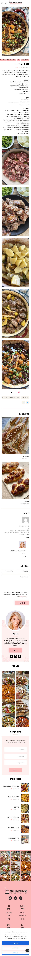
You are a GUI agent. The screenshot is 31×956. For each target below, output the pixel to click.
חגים (14, 60)
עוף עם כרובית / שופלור (13, 797)
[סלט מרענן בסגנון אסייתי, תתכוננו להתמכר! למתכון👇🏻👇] (8, 678)
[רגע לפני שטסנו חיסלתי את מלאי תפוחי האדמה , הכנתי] (8, 692)
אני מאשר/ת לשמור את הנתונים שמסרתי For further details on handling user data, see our (15, 595)
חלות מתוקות (26, 501)
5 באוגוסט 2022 (25, 459)
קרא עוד (15, 650)
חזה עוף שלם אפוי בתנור (13, 828)
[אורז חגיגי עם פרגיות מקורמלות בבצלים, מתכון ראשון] (22, 678)
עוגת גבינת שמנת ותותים (13, 838)
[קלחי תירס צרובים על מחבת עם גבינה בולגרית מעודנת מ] (8, 720)
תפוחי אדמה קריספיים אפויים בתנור (11, 786)
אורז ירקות (16, 807)
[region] (15, 942)
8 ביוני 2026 (16, 799)
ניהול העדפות (15, 948)
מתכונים (9, 60)
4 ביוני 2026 (16, 840)
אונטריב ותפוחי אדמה (14, 397)
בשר (18, 60)
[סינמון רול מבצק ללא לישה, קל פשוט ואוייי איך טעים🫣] (22, 692)
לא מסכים (15, 952)
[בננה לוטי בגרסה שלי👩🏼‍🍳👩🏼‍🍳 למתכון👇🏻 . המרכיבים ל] (22, 706)
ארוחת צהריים (25, 60)
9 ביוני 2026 (16, 789)
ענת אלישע (13, 550)
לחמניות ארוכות (26, 456)
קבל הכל (15, 943)
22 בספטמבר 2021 (24, 504)
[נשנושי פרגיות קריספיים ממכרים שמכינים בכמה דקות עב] (5, 876)
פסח (4, 60)
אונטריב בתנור (25, 397)
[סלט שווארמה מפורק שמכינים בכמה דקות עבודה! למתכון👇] (8, 706)
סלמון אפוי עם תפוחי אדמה (13, 817)
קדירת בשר (4, 397)
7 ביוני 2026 (16, 809)
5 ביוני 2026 (16, 830)
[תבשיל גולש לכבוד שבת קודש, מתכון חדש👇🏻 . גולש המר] (22, 720)
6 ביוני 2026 (16, 820)
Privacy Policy (23, 597)
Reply (27, 537)
